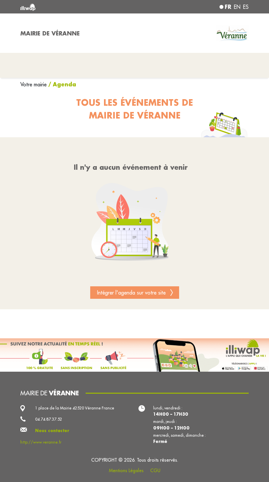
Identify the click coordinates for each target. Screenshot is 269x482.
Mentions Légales (126, 470)
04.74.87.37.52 (48, 419)
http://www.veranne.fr (40, 442)
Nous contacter (52, 430)
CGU (155, 470)
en (237, 7)
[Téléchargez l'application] (134, 354)
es (246, 7)
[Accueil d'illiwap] (65, 6)
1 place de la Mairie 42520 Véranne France (74, 407)
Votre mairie (34, 84)
